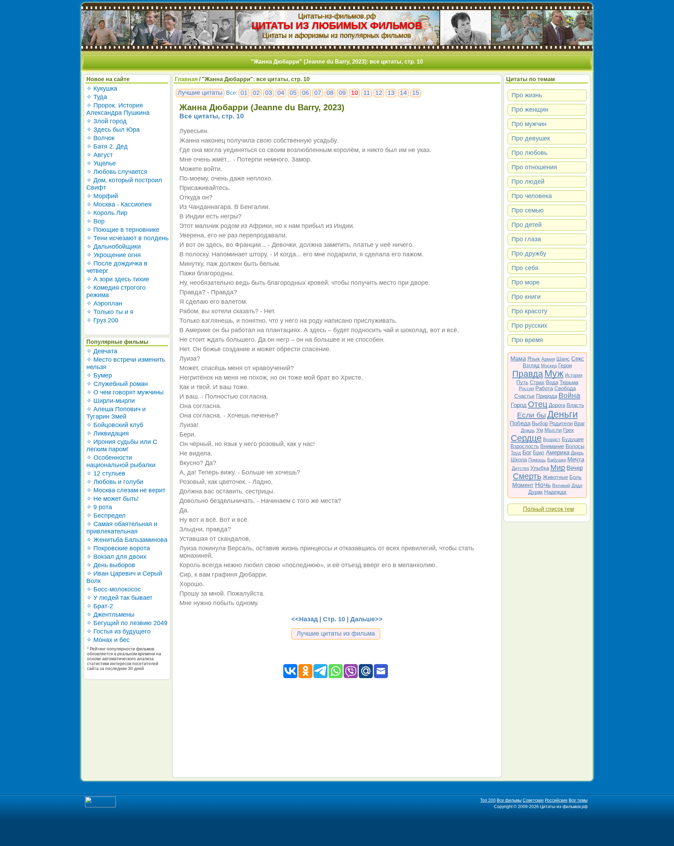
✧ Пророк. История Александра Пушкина (118, 109)
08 (329, 92)
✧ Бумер (99, 375)
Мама (518, 358)
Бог (526, 452)
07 (317, 92)
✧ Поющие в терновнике (122, 229)
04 (280, 92)
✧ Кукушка (101, 88)
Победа (520, 423)
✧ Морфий (102, 195)
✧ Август (99, 154)
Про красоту (529, 311)
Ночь (543, 484)
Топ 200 (488, 800)
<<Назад (304, 619)
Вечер (575, 468)
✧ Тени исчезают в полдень (127, 238)
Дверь (577, 452)
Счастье (524, 396)
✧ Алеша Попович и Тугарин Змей (116, 413)
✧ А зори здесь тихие (117, 279)
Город (519, 405)
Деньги (562, 414)
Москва (549, 365)
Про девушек (530, 138)
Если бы (531, 415)
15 (415, 92)
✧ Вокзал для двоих (116, 556)
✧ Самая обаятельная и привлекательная (121, 527)
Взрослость (524, 446)
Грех (568, 430)
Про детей (526, 224)
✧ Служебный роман (117, 383)
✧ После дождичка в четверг (116, 267)
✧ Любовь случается (116, 171)
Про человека (531, 195)
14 (403, 92)
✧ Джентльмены (110, 614)
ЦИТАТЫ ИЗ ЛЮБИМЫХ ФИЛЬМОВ (337, 25)
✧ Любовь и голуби (114, 481)
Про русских (529, 325)
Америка (557, 452)
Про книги (526, 296)
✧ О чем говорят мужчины (125, 392)
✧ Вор (95, 221)
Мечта (575, 459)
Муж (553, 373)
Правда (527, 374)
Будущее (573, 439)
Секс (577, 358)
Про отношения (534, 167)
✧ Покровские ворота (118, 548)
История (573, 375)
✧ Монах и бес (108, 639)
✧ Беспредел (106, 515)
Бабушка (556, 460)
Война (569, 395)
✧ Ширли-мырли (110, 400)
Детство (520, 468)
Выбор (540, 423)
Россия (526, 388)
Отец (537, 404)
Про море (525, 282)
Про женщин (529, 109)
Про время (527, 339)
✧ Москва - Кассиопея (119, 204)
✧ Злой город (106, 121)
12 (378, 92)
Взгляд (531, 365)
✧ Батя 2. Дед (107, 146)
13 (391, 92)
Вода (552, 382)
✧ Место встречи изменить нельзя (125, 363)
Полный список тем (548, 509)
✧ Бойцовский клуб (114, 424)
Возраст (551, 439)
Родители (561, 423)
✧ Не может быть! (112, 498)
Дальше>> (366, 619)
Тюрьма (569, 382)
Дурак (535, 492)
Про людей (527, 181)
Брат (538, 452)
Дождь (528, 430)
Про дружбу (528, 253)
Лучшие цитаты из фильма (336, 633)
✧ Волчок (100, 138)
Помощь (537, 460)
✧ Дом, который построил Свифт (124, 184)
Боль (575, 477)
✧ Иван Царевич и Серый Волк (124, 577)
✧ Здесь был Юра (113, 129)
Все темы (578, 800)
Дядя (576, 485)
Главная (186, 79)
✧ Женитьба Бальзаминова (126, 539)
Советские (533, 800)
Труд (516, 452)
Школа (519, 460)
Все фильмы (509, 800)
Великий (561, 485)
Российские (556, 800)
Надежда (555, 492)
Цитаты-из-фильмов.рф (337, 16)
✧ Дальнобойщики (113, 246)
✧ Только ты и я (109, 311)
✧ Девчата (101, 351)
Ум (539, 430)
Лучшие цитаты (200, 92)
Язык (533, 359)
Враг (579, 423)
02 (256, 92)
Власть (575, 405)
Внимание (552, 446)
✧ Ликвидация (107, 433)
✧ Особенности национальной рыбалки (121, 461)
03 (268, 92)
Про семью (527, 210)
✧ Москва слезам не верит (125, 490)
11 (366, 92)
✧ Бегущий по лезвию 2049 (126, 623)
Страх (537, 382)
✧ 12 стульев (105, 473)
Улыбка (539, 468)
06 (305, 92)
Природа (546, 396)
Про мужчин (529, 123)
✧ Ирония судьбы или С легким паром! (121, 445)
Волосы (575, 446)
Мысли (553, 430)
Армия (548, 359)
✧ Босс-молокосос (113, 589)
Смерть (527, 476)
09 (342, 92)
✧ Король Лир (106, 212)
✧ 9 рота (99, 507)
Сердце (526, 438)
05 (293, 92)
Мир (557, 467)
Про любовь (529, 152)
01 (243, 92)
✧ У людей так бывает (119, 597)
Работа (544, 388)
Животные (555, 477)
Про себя (524, 267)
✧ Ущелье (101, 163)
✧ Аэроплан (104, 303)
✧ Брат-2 (99, 606)
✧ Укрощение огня (113, 254)
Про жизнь (526, 95)
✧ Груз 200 (102, 320)
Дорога (557, 405)
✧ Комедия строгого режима (116, 291)
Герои (565, 365)
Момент (523, 485)
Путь (522, 382)
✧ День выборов (110, 565)
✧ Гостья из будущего (118, 631)
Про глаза (526, 239)
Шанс (563, 359)
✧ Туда (96, 96)
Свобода (565, 388)
